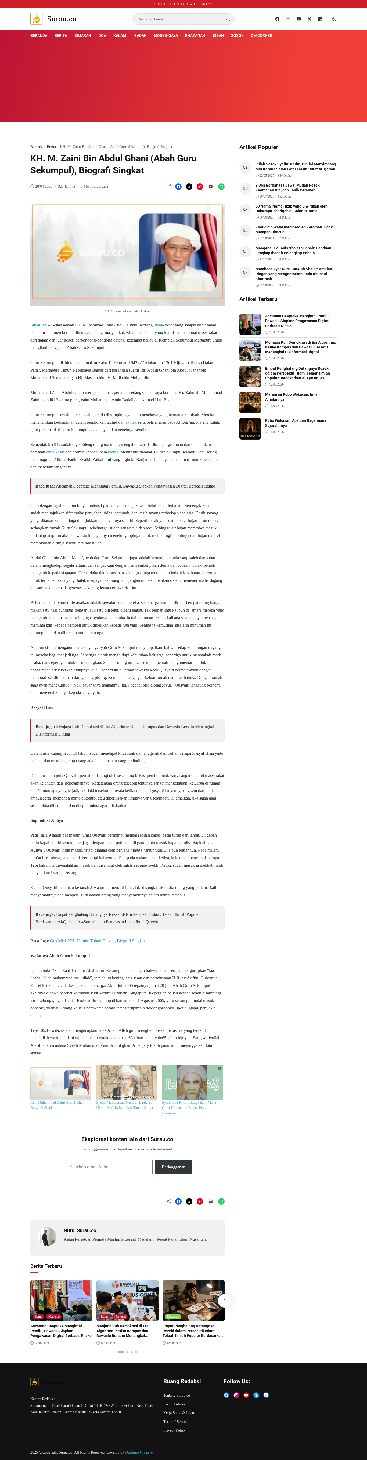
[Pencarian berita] (228, 19)
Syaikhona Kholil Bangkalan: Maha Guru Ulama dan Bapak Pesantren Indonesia (189, 1108)
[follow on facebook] (277, 19)
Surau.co (38, 325)
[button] (334, 19)
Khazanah (195, 35)
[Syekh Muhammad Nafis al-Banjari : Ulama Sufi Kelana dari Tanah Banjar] (126, 1082)
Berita (61, 35)
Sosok (237, 35)
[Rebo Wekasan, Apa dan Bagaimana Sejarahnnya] (250, 435)
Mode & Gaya (166, 35)
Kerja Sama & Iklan (178, 1413)
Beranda (38, 35)
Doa (102, 35)
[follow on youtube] (299, 19)
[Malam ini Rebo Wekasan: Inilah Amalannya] (250, 409)
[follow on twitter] (309, 19)
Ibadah (140, 35)
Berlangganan (173, 1167)
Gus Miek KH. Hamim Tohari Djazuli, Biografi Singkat (97, 941)
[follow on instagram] (288, 19)
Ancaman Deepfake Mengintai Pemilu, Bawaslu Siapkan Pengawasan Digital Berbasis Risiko (135, 486)
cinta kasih (55, 452)
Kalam (119, 35)
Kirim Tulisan (174, 1404)
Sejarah (82, 35)
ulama (159, 325)
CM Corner (261, 35)
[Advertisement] (183, 79)
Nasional (54, 1317)
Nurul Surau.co (80, 1230)
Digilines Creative (139, 1452)
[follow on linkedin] (320, 19)
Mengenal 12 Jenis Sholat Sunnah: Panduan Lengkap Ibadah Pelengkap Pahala (293, 250)
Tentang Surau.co (176, 1395)
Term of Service (175, 1422)
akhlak (131, 422)
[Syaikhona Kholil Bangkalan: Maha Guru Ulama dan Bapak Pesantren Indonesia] (192, 1082)
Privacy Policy (174, 1430)
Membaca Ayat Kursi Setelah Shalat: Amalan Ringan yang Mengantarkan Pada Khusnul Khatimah (294, 274)
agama (89, 332)
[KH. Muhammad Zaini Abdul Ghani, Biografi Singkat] (60, 1082)
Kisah (218, 35)
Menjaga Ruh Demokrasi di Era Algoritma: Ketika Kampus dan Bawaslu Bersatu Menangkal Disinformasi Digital (122, 1333)
